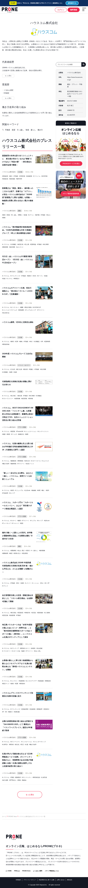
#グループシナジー (7, 398)
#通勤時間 (5, 553)
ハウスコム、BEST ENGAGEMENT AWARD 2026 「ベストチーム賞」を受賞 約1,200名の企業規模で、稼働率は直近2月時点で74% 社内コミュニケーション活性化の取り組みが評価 (17, 414)
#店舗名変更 (24, 709)
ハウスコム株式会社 (9, 172)
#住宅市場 (44, 176)
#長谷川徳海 (28, 307)
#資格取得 (18, 777)
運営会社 (69, 880)
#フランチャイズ (15, 276)
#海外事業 (12, 247)
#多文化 (17, 744)
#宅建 (12, 777)
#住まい (48, 215)
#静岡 (12, 341)
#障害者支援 (36, 777)
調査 (19, 211)
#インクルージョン (26, 741)
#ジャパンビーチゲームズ (9, 310)
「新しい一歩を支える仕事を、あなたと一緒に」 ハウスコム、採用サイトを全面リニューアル (17, 476)
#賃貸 (8, 215)
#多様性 (33, 648)
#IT (48, 583)
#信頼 (15, 372)
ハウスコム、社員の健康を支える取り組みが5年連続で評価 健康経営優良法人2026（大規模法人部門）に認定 (17, 447)
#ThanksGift (19, 431)
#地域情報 (22, 681)
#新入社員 (19, 369)
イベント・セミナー (24, 365)
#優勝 (21, 307)
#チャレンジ (15, 523)
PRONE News (12, 816)
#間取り (20, 215)
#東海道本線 (5, 344)
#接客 (12, 683)
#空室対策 (22, 176)
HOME (10, 871)
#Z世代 (28, 550)
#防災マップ (5, 683)
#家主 (10, 176)
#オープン (40, 276)
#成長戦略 (17, 398)
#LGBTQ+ (5, 744)
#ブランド (5, 586)
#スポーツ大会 (16, 651)
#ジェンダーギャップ (39, 741)
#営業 (16, 683)
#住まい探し (37, 651)
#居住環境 (25, 553)
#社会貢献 (39, 648)
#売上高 (26, 244)
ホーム (4, 816)
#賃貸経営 (5, 176)
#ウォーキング (6, 523)
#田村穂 (30, 398)
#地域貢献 (41, 681)
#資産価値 (12, 179)
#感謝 (3, 434)
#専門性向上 (12, 780)
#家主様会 (13, 612)
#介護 (26, 744)
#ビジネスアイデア (31, 681)
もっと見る (30, 795)
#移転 (21, 341)
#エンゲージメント (43, 431)
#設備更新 (29, 176)
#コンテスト (14, 681)
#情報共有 (27, 612)
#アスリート (40, 310)
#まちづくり (19, 247)
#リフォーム (36, 176)
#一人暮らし (34, 550)
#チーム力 (14, 434)
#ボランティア (14, 648)
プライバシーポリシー (30, 880)
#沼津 (16, 341)
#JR (42, 341)
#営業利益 (33, 244)
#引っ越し (14, 215)
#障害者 (11, 744)
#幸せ (41, 583)
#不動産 (16, 176)
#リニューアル (19, 490)
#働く (43, 490)
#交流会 (33, 612)
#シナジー (28, 583)
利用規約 (18, 880)
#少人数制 (47, 612)
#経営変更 (24, 398)
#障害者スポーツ (25, 648)
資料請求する (72, 3)
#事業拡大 (16, 278)
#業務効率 (39, 709)
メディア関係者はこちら (52, 871)
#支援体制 (32, 709)
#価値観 (33, 490)
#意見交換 (5, 615)
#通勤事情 (13, 550)
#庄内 (34, 276)
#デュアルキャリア (30, 310)
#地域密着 (12, 615)
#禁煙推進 (20, 461)
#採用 (12, 490)
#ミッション (35, 583)
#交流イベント (30, 463)
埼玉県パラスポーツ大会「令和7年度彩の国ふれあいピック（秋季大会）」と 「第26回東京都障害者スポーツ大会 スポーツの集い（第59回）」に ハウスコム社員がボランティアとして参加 (17, 631)
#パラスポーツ (6, 651)
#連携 (26, 434)
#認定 (21, 523)
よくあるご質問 (37, 871)
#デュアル (33, 520)
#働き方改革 (5, 463)
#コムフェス (45, 461)
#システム (9, 278)
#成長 (10, 372)
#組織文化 (21, 434)
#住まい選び (21, 550)
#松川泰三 (13, 396)
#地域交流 (5, 179)
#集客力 (10, 712)
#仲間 (38, 490)
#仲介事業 (46, 244)
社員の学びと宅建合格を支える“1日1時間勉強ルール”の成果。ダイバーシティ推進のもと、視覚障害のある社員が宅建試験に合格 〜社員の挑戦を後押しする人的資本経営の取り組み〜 (17, 760)
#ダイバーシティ (15, 741)
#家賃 (3, 215)
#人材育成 (44, 777)
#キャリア (12, 493)
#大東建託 (13, 244)
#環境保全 (22, 683)
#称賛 (8, 434)
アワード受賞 (22, 427)
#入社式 (12, 369)
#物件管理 (19, 179)
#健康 (19, 520)
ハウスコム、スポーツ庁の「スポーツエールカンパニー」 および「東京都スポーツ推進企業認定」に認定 (17, 506)
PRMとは (17, 871)
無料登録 (73, 10)
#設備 (25, 215)
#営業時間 (47, 341)
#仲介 (31, 341)
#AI (45, 583)
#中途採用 (5, 493)
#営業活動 (17, 712)
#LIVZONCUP (37, 307)
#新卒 (47, 490)
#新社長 (25, 369)
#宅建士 (31, 369)
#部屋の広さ (17, 553)
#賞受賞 (12, 431)
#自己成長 (5, 780)
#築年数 (37, 215)
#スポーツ (13, 520)
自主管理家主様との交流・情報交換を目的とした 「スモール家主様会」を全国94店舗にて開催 (17, 598)
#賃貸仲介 (46, 709)
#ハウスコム (5, 244)
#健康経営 (13, 461)
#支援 (3, 278)
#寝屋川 (29, 276)
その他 (20, 172)
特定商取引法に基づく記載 (46, 880)
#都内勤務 (42, 550)
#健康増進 (13, 463)
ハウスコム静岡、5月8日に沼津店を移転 (17, 322)
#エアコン (31, 215)
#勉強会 (24, 780)
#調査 (3, 217)
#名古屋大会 (5, 313)
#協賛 (23, 651)
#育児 (22, 744)
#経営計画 (20, 244)
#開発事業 (5, 247)
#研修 (19, 780)
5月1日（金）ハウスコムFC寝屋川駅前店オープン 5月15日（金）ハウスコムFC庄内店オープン (17, 260)
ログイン (60, 10)
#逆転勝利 (21, 310)
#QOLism (27, 461)
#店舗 (45, 276)
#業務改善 (48, 681)
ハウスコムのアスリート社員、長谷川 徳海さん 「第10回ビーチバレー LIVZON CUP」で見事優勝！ (17, 291)
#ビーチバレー (14, 307)
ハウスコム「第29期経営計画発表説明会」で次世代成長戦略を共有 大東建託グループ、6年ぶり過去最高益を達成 (17, 230)
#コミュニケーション (30, 431)
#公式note (27, 490)
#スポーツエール (36, 461)
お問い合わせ (60, 880)
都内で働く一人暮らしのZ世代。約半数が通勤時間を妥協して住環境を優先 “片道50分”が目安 (17, 536)
